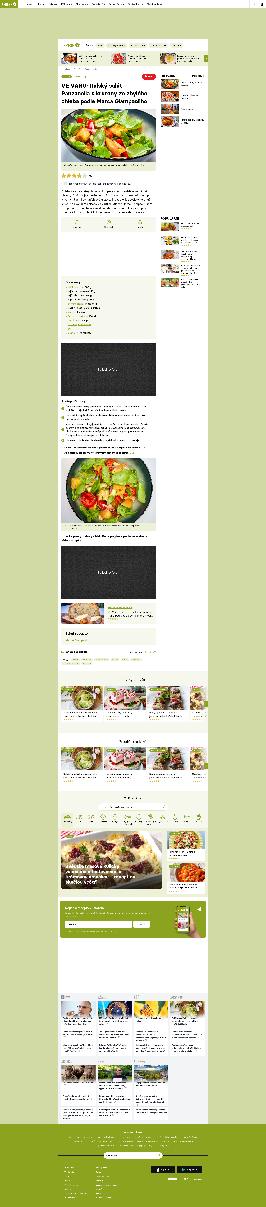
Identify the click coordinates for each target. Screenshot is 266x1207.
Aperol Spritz (187, 109)
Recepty (42, 4)
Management (101, 1168)
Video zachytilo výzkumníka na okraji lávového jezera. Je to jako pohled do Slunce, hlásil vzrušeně (150, 1048)
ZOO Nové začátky (189, 1137)
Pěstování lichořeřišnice (182, 1141)
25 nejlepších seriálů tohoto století (78, 1083)
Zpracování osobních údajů (106, 1185)
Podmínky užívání (71, 1185)
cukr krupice (74, 320)
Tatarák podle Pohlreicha (147, 1141)
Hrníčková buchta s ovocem (190, 96)
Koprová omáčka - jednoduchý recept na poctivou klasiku (188, 58)
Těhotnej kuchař (135, 4)
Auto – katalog (79, 1141)
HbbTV (67, 1181)
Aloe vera (165, 1141)
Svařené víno (128, 1141)
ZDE (142, 447)
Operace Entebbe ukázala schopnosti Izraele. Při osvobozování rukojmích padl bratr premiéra (151, 1036)
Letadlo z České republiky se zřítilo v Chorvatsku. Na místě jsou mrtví (78, 1033)
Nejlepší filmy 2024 (92, 1137)
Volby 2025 (115, 1141)
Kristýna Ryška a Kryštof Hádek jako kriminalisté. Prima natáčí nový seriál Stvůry (113, 1048)
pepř (70, 332)
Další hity (197, 75)
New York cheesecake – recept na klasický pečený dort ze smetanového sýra (190, 269)
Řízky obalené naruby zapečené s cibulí (190, 224)
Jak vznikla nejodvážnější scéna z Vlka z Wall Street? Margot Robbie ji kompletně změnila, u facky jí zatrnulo (78, 1114)
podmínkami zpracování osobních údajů (105, 931)
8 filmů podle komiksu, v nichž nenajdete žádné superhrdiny (76, 1097)
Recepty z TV (98, 4)
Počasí (157, 1137)
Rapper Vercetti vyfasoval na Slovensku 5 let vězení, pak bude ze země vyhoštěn (114, 1099)
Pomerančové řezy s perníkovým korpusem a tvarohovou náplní (190, 240)
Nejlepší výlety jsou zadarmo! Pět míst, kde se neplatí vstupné (150, 1084)
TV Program (66, 4)
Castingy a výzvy (102, 1176)
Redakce (99, 1193)
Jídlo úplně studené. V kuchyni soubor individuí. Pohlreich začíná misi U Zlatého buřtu (114, 1035)
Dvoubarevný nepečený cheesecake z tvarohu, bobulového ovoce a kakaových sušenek (123, 714)
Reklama (67, 1176)
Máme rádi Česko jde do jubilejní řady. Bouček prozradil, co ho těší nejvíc (113, 1021)
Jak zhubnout (75, 1137)
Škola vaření (82, 4)
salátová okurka (76, 287)
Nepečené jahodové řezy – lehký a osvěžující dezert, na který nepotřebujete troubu (140, 60)
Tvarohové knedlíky (125, 1145)
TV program (124, 1137)
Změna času (138, 1137)
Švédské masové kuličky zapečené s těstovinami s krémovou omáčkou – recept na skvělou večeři (100, 874)
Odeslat (142, 924)
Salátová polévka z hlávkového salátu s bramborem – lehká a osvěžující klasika (80, 714)
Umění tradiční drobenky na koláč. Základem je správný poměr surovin (151, 1111)
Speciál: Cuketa (116, 4)
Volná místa (69, 1172)
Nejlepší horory (109, 1137)
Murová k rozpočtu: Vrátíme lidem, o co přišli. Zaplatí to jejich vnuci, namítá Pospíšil (78, 1048)
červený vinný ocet (78, 316)
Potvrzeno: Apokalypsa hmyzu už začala (150, 1019)
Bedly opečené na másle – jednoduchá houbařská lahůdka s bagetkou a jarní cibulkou (166, 714)
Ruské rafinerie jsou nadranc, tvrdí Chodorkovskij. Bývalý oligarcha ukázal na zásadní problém (78, 1021)
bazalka (72, 312)
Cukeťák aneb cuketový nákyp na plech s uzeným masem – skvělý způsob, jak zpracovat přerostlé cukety (90, 62)
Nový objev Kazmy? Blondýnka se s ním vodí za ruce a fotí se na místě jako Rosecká (114, 1113)
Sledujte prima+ (154, 4)
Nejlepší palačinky (144, 1145)
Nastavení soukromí (104, 1198)
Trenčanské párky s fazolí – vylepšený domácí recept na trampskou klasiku (189, 255)
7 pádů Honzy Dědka (98, 1141)
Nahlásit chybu (70, 1198)
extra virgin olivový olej (80, 324)
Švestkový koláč (162, 1145)
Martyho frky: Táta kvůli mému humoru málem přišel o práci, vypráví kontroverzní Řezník (112, 1086)
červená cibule (75, 303)
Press (98, 1172)
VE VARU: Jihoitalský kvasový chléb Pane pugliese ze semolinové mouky (130, 613)
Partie (148, 1137)
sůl (69, 328)
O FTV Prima (69, 1168)
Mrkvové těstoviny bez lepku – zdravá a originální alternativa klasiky (184, 887)
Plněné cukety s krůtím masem (192, 84)
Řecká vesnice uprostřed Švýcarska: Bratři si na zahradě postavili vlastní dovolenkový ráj (150, 1099)
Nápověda (100, 1189)
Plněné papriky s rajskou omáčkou (192, 121)
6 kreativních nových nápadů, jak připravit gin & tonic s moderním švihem (190, 283)
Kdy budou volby (170, 1137)
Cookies (67, 1189)
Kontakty (99, 1181)
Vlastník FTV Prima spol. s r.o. (76, 1193)
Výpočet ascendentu (105, 1145)
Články (53, 4)
